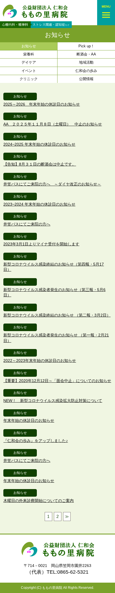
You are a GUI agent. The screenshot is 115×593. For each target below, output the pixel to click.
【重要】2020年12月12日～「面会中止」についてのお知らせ (57, 380)
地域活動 (86, 62)
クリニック (29, 79)
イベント (28, 71)
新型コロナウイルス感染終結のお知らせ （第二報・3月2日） (57, 315)
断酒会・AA (86, 54)
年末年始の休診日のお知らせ (28, 420)
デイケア (28, 62)
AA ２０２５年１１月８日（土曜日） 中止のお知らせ (52, 124)
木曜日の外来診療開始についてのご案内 (38, 500)
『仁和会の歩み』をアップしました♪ (35, 440)
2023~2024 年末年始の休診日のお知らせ (39, 204)
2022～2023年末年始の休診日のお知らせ (39, 360)
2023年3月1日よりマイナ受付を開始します (41, 244)
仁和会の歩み (86, 71)
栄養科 (28, 54)
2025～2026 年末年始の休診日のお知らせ (41, 104)
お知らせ (57, 34)
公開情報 (86, 79)
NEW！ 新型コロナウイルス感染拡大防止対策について (52, 400)
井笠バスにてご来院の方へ (26, 224)
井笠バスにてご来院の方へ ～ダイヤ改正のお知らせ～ (52, 184)
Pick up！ (86, 46)
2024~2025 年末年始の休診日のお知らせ (39, 144)
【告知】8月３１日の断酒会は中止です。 (39, 164)
